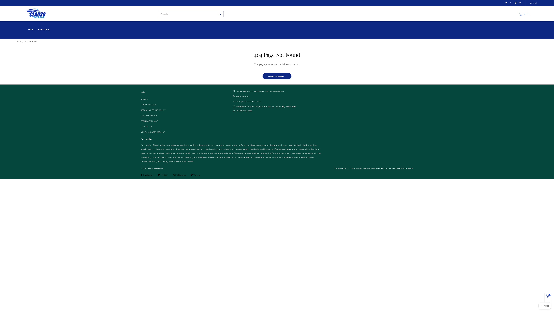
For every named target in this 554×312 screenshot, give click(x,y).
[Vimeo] (520, 3)
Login (535, 3)
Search (144, 99)
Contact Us (44, 30)
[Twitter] (506, 3)
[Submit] (220, 14)
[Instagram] (515, 3)
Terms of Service (149, 121)
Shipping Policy (149, 116)
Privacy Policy (148, 105)
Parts (30, 30)
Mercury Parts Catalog (153, 132)
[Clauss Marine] (36, 13)
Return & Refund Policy (153, 110)
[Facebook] (511, 3)
